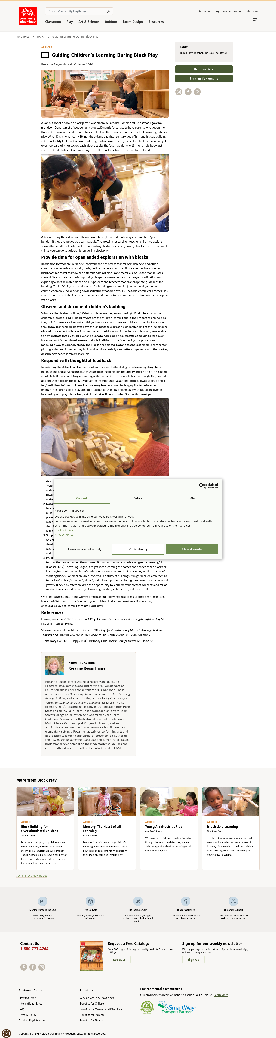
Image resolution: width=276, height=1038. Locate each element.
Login (206, 11)
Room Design (133, 22)
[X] (47, 969)
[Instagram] (42, 969)
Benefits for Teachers (93, 1020)
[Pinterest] (24, 969)
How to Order (27, 997)
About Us (252, 11)
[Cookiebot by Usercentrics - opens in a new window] (202, 486)
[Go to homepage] (28, 23)
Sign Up (193, 960)
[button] (6, 1033)
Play (69, 22)
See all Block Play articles (31, 875)
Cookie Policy (64, 530)
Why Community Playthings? (97, 997)
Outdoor (111, 22)
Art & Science (88, 22)
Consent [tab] (81, 498)
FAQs (22, 1009)
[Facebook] (33, 969)
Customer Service (230, 11)
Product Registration (32, 1020)
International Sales (30, 1003)
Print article (204, 69)
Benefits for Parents (92, 1014)
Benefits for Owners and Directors (101, 1009)
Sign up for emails (203, 78)
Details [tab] (138, 498)
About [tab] (194, 498)
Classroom (53, 22)
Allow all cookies (192, 549)
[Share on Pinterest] (198, 94)
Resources (156, 22)
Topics (41, 36)
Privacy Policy (64, 534)
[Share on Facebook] (189, 94)
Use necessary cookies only (84, 549)
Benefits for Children (92, 1003)
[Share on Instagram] (180, 94)
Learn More (221, 994)
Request (119, 960)
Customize (136, 549)
